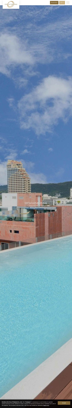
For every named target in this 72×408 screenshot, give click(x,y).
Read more (46, 405)
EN (61, 2)
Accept (64, 403)
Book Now (54, 2)
